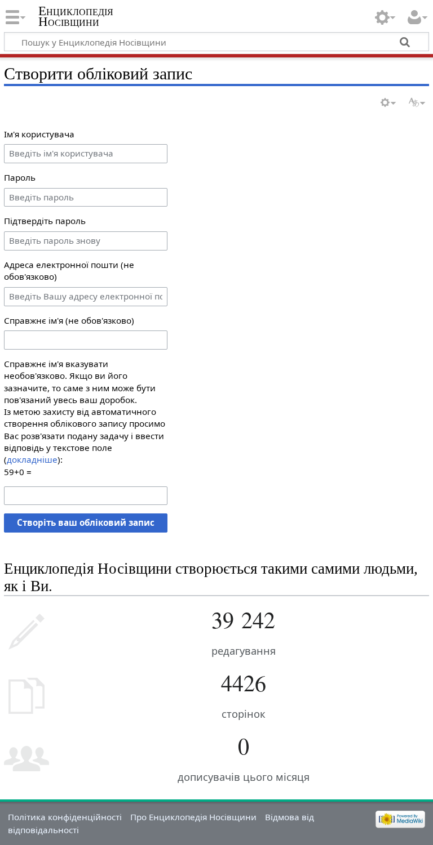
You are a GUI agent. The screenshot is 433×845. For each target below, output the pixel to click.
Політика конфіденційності (65, 816)
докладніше (32, 459)
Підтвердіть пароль (45, 220)
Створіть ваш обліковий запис (85, 522)
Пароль (20, 177)
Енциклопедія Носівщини (75, 16)
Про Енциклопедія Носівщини (193, 816)
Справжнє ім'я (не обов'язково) (69, 320)
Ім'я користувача (39, 134)
